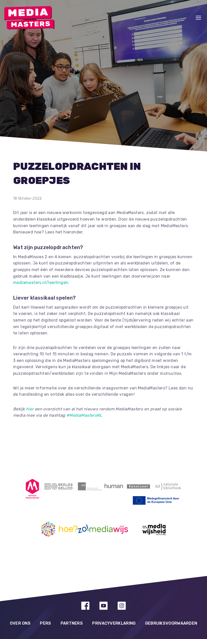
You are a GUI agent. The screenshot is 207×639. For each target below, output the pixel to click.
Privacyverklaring (114, 623)
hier (30, 409)
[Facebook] (85, 606)
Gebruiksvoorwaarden (171, 623)
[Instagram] (122, 606)
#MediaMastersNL (84, 415)
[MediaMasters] (29, 18)
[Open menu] (198, 17)
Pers (45, 623)
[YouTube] (103, 606)
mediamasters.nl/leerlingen (40, 282)
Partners (72, 623)
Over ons (20, 623)
